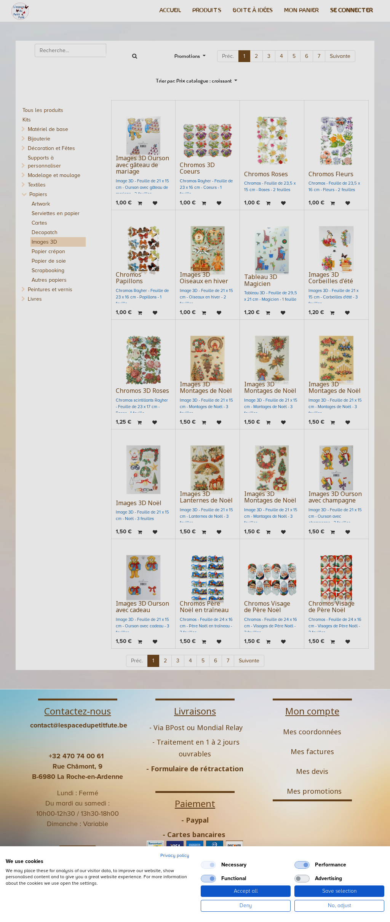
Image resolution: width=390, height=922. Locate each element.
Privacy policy (174, 855)
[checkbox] (208, 865)
